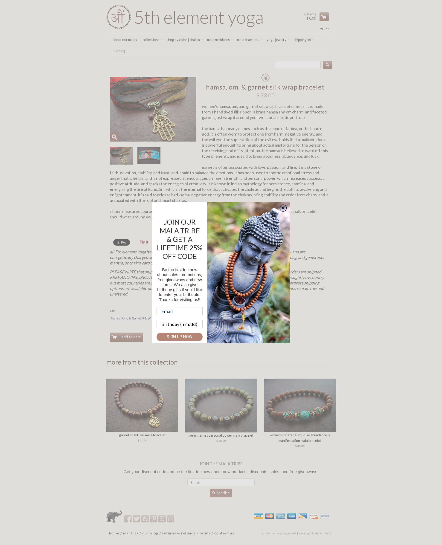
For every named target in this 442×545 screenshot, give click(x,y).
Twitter (137, 519)
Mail (171, 519)
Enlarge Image (114, 137)
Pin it (144, 241)
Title (112, 311)
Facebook (128, 519)
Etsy (162, 519)
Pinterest (154, 519)
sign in (324, 28)
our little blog (145, 519)
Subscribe (221, 492)
